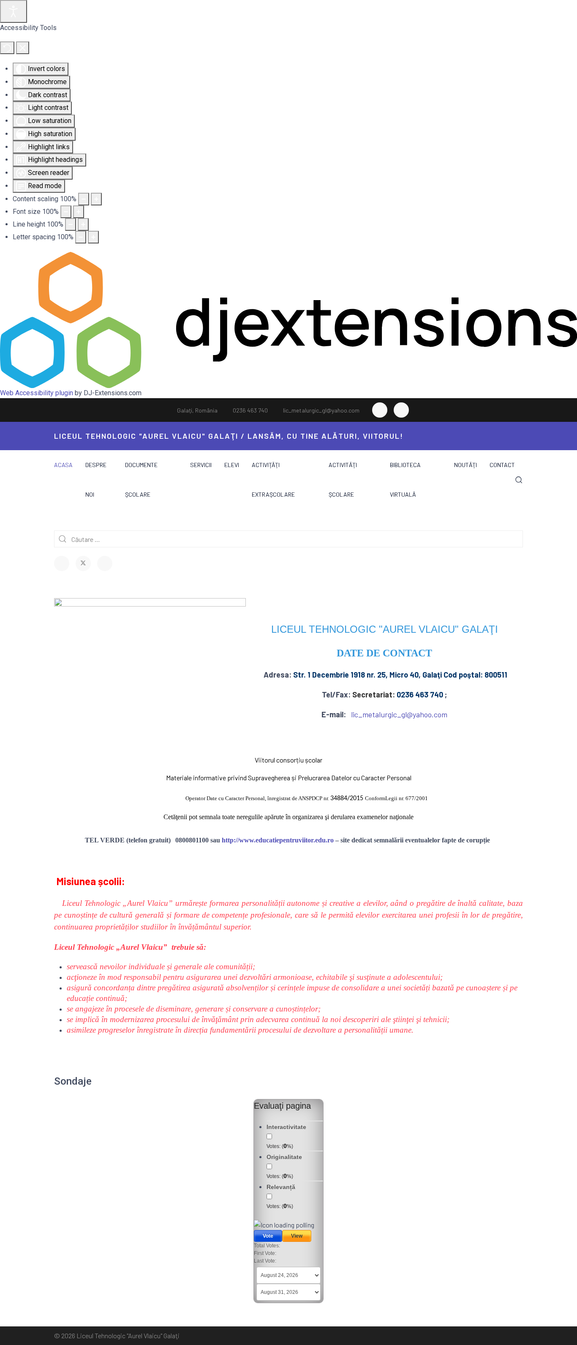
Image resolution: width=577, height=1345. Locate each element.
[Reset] (7, 47)
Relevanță (281, 1187)
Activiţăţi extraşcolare (273, 479)
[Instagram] (401, 410)
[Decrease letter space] (80, 237)
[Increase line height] (83, 224)
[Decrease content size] (83, 199)
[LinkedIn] (104, 563)
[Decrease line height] (70, 224)
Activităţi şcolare (343, 479)
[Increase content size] (96, 199)
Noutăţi (465, 464)
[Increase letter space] (93, 237)
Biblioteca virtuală (405, 479)
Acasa (63, 464)
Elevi (231, 464)
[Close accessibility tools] (22, 47)
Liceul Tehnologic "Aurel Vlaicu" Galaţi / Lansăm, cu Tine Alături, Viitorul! (228, 435)
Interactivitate (286, 1127)
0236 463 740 (250, 410)
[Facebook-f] (379, 410)
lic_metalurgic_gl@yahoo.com (321, 410)
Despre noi (95, 479)
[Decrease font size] (65, 211)
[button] (519, 480)
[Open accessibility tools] (13, 11)
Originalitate (284, 1157)
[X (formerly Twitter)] (83, 563)
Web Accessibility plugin (36, 393)
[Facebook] (61, 563)
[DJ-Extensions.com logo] (288, 319)
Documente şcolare (141, 479)
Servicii (201, 464)
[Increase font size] (78, 211)
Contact (502, 464)
